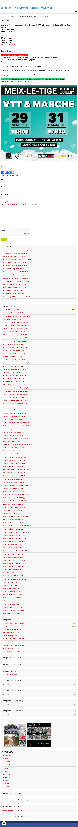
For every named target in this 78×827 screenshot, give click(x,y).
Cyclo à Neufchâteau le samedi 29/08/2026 (15, 272)
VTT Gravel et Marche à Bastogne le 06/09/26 (16, 281)
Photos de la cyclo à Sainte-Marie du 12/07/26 (16, 438)
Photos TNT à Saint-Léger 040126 (13, 529)
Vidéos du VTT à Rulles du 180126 (13, 510)
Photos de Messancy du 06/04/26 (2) (14, 498)
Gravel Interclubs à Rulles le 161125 (13, 639)
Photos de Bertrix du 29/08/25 (12, 598)
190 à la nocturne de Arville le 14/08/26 (14, 341)
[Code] (28, 204)
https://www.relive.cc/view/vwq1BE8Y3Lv (15, 81)
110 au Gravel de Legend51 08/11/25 (14, 645)
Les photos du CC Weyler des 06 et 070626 (15, 416)
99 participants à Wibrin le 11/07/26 (13, 378)
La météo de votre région (10, 674)
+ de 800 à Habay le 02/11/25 (11, 636)
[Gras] (2, 204)
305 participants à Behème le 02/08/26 (14, 350)
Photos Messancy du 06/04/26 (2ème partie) (16, 532)
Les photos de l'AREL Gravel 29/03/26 (14, 504)
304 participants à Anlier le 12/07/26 (13, 381)
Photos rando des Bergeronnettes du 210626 (16, 426)
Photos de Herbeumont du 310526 (13, 454)
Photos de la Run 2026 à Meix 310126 (14, 554)
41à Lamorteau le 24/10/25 (11, 642)
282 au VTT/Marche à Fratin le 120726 (14, 385)
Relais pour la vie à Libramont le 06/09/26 (15, 284)
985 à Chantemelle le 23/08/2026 (13, 319)
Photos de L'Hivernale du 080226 (12, 544)
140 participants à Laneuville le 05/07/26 (15, 394)
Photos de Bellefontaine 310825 (12, 591)
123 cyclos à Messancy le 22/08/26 (13, 313)
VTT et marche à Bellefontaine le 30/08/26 (15, 253)
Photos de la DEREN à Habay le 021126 (14, 579)
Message (3, 202)
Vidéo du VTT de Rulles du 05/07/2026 (14, 432)
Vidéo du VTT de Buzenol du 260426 (13, 482)
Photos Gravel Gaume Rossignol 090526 (15, 551)
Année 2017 (6, 758)
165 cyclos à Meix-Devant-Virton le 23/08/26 (16, 325)
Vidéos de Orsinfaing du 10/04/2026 (13, 557)
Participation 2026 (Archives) (39, 310)
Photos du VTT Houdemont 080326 (13, 523)
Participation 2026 (39, 626)
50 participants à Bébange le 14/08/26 (14, 344)
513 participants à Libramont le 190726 (14, 375)
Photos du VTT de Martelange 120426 (14, 535)
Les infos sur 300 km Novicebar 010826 (14, 360)
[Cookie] (4, 823)
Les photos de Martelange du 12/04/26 (14, 488)
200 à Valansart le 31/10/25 (11, 632)
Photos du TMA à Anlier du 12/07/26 (13, 435)
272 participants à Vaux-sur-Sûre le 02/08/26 (16, 363)
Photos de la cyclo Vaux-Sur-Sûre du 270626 (16, 429)
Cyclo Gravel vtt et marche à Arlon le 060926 (16, 278)
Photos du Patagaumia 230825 (12, 588)
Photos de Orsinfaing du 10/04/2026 (14, 463)
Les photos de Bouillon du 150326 (13, 513)
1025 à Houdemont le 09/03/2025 (13, 651)
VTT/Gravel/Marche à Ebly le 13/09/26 (14, 287)
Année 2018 (6, 755)
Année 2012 (6, 774)
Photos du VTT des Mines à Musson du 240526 (17, 422)
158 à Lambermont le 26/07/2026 (13, 372)
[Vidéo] (25, 204)
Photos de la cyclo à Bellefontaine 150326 (15, 507)
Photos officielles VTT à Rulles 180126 (14, 576)
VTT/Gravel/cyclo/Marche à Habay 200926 (15, 290)
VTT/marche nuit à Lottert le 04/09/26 (14, 275)
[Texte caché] (21, 204)
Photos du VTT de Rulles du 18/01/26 (14, 541)
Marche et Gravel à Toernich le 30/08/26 (14, 256)
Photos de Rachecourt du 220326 (13, 479)
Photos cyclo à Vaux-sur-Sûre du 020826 (15, 448)
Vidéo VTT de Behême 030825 (11, 582)
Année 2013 (6, 771)
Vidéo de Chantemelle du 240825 (12, 594)
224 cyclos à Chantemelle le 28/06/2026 (15, 400)
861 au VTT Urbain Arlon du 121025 (13, 648)
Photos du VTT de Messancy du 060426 (14, 460)
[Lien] (19, 204)
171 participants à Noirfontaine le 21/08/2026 (16, 316)
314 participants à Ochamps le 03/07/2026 (15, 391)
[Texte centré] (17, 204)
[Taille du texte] (9, 204)
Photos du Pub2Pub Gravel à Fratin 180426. (16, 516)
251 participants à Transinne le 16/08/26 (15, 335)
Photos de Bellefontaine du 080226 (13, 566)
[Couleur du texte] (11, 204)
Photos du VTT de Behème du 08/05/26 (14, 538)
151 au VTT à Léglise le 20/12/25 (12, 629)
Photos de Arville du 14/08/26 (11, 451)
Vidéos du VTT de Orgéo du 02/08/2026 (14, 441)
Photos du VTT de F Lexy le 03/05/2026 (14, 457)
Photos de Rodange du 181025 (12, 613)
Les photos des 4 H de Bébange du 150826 (15, 413)
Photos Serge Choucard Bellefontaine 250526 (16, 494)
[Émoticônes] (30, 204)
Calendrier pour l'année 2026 (11, 300)
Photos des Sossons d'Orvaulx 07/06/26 (15, 419)
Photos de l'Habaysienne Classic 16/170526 (16, 526)
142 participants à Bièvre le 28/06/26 (14, 397)
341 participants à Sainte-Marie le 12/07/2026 (16, 388)
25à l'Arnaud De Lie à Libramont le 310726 (15, 369)
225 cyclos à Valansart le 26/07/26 (13, 366)
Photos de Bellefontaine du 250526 (13, 466)
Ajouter (4, 239)
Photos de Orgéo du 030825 (11, 585)
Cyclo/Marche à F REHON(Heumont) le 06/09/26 (17, 250)
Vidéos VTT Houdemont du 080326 (13, 519)
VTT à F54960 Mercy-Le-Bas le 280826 (14, 269)
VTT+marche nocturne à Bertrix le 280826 (15, 265)
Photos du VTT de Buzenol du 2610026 (14, 563)
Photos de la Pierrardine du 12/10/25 (14, 610)
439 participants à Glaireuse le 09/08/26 (15, 347)
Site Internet (5, 194)
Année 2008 (6, 787)
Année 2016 (6, 762)
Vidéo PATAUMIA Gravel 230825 (12, 601)
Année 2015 (6, 765)
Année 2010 (6, 780)
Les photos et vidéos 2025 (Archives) (39, 623)
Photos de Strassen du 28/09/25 (12, 607)
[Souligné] (6, 204)
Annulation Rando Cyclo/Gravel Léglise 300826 (17, 259)
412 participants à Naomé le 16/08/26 (14, 331)
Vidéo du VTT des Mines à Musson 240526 (15, 469)
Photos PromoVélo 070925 (11, 604)
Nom (2, 179)
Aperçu (35, 204)
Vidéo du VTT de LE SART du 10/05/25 (14, 473)
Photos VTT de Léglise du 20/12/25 (13, 569)
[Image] (23, 204)
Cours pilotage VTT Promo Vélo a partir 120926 (17, 297)
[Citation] (14, 204)
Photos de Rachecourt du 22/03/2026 (14, 491)
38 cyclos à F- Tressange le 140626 (13, 356)
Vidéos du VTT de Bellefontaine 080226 (14, 501)
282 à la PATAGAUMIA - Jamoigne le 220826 (16, 322)
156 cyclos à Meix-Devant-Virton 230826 (15, 328)
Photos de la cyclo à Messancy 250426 (14, 476)
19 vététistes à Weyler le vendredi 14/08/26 (15, 338)
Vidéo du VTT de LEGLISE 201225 (13, 548)
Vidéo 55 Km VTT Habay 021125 (12, 573)
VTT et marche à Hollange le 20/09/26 (14, 294)
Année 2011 (6, 777)
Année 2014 (6, 768)
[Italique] (4, 204)
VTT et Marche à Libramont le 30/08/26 (14, 262)
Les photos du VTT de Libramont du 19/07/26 (16, 444)
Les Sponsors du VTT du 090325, (12, 810)
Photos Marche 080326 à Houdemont (14, 560)
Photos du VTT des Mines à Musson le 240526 (16, 485)
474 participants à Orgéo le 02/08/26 (14, 353)
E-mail (3, 187)
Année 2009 (6, 783)
